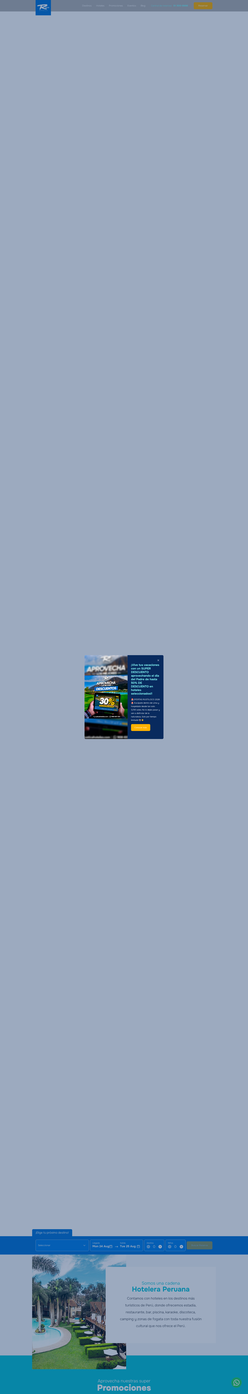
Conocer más (140, 727)
